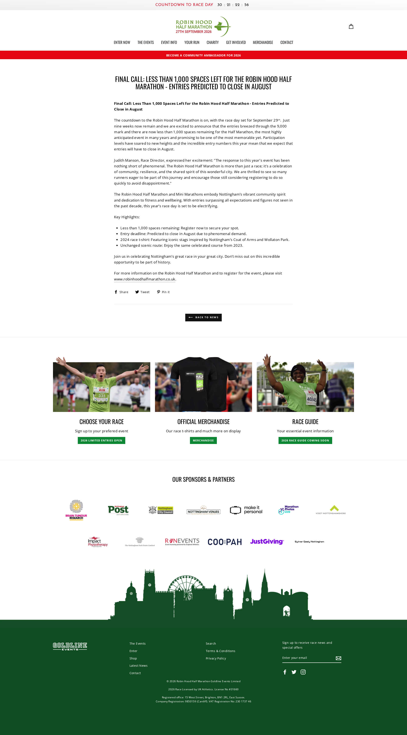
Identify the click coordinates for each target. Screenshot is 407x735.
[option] (203, 55)
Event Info (169, 42)
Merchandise (263, 42)
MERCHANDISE (203, 440)
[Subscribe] (338, 658)
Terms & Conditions (221, 651)
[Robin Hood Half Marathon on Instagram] (303, 672)
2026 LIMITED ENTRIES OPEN (101, 440)
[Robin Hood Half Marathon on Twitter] (294, 672)
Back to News (206, 317)
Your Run (191, 42)
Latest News (139, 666)
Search (211, 643)
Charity (213, 42)
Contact (286, 42)
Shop (133, 658)
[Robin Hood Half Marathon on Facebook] (284, 672)
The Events (146, 42)
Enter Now (122, 42)
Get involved (236, 42)
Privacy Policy (216, 658)
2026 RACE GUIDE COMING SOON (305, 440)
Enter (134, 651)
